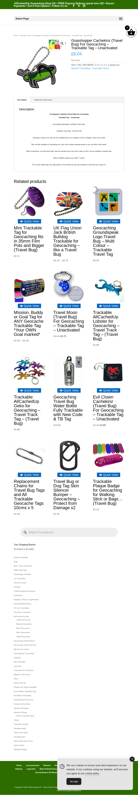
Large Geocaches (23, 620)
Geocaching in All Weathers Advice (50, 772)
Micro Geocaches (23, 628)
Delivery (18, 769)
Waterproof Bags (20, 749)
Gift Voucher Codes (21, 649)
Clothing (17, 587)
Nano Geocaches (23, 632)
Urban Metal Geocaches (23, 741)
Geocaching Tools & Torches (25, 645)
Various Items (19, 745)
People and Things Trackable (25, 687)
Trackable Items (25, 35)
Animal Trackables (81, 68)
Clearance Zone (20, 583)
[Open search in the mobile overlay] (69, 532)
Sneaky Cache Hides (22, 704)
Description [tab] (22, 100)
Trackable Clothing (21, 724)
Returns (46, 765)
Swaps (16, 720)
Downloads (18, 595)
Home (16, 35)
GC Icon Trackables (21, 608)
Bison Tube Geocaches (23, 566)
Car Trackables (19, 578)
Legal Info (31, 769)
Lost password (32, 765)
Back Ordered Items (48, 769)
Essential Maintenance (22, 604)
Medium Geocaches (24, 624)
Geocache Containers (22, 612)
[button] (62, 43)
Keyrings (17, 658)
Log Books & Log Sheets (23, 670)
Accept (74, 781)
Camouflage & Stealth (22, 574)
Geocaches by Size (21, 616)
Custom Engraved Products (24, 591)
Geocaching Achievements (24, 641)
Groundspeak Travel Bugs (24, 653)
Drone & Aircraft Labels (25, 716)
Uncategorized (19, 737)
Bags (16, 562)
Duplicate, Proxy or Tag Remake (26, 599)
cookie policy (92, 773)
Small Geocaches (23, 637)
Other (16, 679)
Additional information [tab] (43, 100)
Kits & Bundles (19, 662)
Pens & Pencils (20, 683)
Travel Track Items (21, 733)
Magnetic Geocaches (22, 674)
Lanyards (17, 666)
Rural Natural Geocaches (23, 700)
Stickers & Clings (20, 712)
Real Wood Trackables (22, 695)
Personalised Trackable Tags (25, 691)
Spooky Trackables (21, 708)
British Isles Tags (20, 570)
